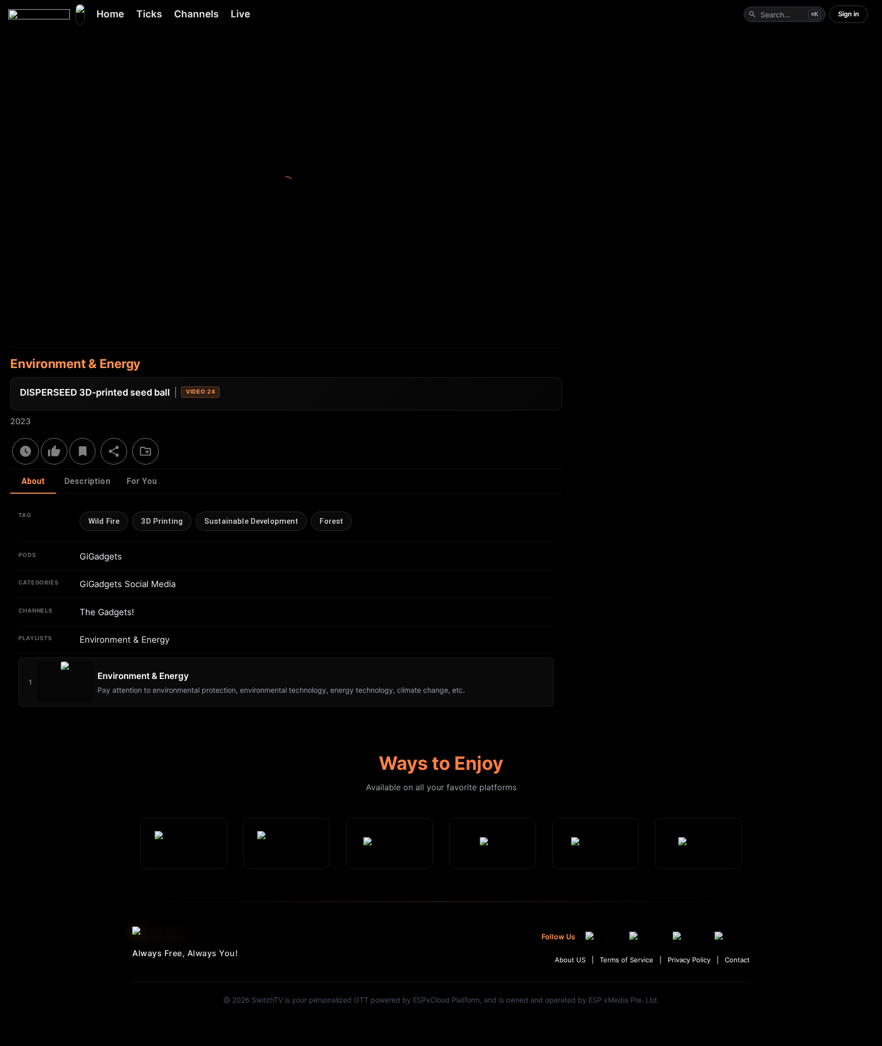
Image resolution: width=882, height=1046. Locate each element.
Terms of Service (626, 960)
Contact (737, 960)
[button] (104, 521)
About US (570, 960)
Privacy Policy (689, 960)
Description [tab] (87, 481)
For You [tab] (142, 481)
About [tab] (33, 481)
